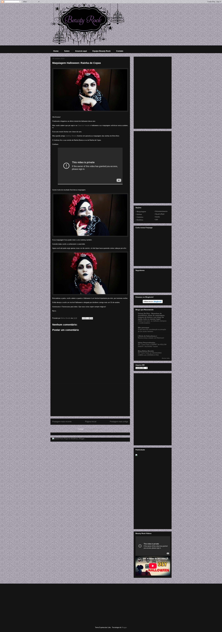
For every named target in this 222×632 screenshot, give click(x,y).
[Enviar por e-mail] (83, 318)
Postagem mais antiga (119, 422)
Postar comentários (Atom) (93, 429)
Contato (119, 51)
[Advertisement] (90, 399)
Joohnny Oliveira (71, 136)
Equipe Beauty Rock (101, 51)
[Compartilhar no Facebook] (89, 318)
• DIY (156, 220)
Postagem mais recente (62, 422)
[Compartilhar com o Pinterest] (92, 318)
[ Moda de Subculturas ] (147, 336)
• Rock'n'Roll (159, 214)
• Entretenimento (161, 211)
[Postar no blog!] (85, 318)
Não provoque (143, 327)
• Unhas (139, 214)
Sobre (66, 51)
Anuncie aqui (81, 51)
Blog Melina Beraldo (146, 351)
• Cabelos (139, 217)
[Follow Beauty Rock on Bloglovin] (153, 303)
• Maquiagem (141, 211)
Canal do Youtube (84, 125)
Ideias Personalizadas (146, 343)
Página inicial (90, 422)
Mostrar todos (166, 358)
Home (56, 51)
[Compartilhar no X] (87, 318)
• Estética (139, 220)
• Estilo (157, 217)
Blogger (124, 627)
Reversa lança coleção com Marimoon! (151, 338)
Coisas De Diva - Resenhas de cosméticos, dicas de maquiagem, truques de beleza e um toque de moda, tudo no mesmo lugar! (151, 316)
